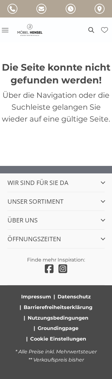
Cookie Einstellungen (58, 339)
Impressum (36, 297)
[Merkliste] (105, 30)
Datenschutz (74, 297)
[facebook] (49, 269)
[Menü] (5, 30)
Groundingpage (58, 328)
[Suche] (91, 30)
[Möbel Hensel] (33, 29)
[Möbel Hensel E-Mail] (41, 9)
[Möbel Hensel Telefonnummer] (12, 9)
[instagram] (62, 269)
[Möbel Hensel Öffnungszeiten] (71, 9)
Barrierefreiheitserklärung (58, 307)
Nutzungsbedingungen (58, 318)
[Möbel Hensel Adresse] (100, 9)
